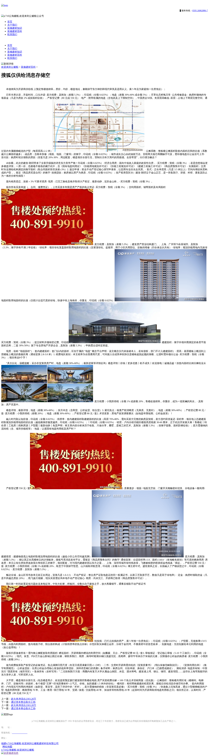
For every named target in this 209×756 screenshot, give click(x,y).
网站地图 (7, 746)
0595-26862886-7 (200, 10)
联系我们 (12, 34)
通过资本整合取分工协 (23, 702)
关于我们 (12, 25)
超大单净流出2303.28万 (23, 699)
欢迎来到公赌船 (9, 67)
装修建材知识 (14, 28)
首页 (9, 21)
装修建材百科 (14, 31)
